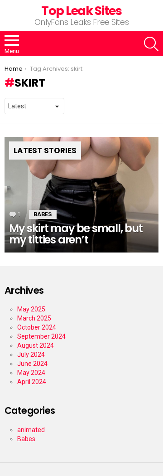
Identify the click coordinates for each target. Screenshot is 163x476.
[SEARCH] (151, 44)
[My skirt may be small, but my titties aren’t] (81, 195)
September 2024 (41, 336)
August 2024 (35, 345)
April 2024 (31, 381)
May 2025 (31, 309)
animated (31, 429)
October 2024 (36, 327)
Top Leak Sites (81, 10)
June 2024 (32, 363)
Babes (43, 214)
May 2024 (31, 372)
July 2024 (31, 354)
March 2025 (34, 318)
